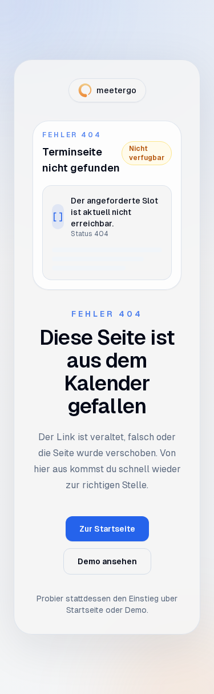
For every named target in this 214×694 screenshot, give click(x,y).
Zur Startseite (107, 528)
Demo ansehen (107, 561)
